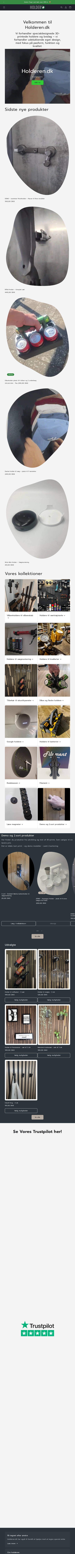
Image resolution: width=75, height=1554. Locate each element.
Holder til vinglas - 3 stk (46, 992)
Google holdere (14, 742)
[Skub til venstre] (33, 931)
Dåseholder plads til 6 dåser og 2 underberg (20, 380)
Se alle (37, 936)
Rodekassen (12, 783)
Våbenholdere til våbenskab (20, 615)
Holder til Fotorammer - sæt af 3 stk (18, 1047)
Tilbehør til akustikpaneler (19, 700)
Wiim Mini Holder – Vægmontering (17, 562)
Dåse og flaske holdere (50, 700)
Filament (43, 783)
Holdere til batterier (49, 742)
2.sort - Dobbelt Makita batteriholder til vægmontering (15, 894)
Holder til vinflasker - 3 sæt (14, 992)
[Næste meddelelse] (71, 2)
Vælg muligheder (21, 1000)
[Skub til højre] (42, 931)
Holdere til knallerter (49, 659)
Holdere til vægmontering (19, 659)
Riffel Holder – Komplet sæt (15, 290)
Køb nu (51, 83)
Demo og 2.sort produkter (52, 824)
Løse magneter (14, 824)
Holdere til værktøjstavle (51, 615)
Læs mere (11, 1543)
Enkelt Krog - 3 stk (11, 1103)
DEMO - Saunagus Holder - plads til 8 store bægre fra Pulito (51, 899)
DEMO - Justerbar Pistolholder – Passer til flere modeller (25, 199)
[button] (4, 7)
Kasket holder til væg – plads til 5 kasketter (20, 471)
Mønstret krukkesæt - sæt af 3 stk (50, 1047)
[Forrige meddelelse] (4, 2)
